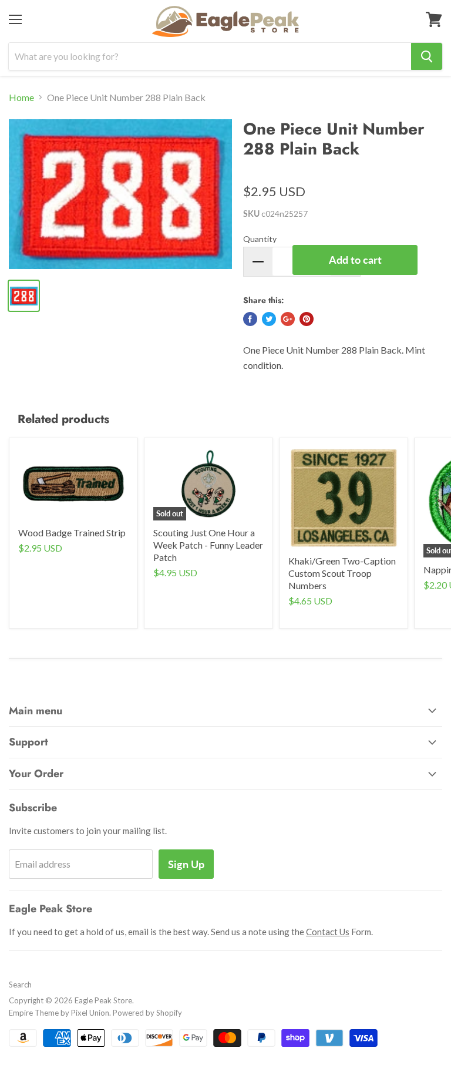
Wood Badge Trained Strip (72, 532)
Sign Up (186, 864)
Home (21, 97)
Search (20, 984)
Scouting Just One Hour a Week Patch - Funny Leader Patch (208, 545)
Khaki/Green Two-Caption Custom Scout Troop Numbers (342, 573)
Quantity (260, 239)
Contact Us (327, 931)
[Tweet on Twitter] (269, 319)
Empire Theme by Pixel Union (59, 1012)
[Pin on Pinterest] (306, 319)
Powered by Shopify (147, 1012)
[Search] (426, 56)
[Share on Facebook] (250, 319)
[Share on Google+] (288, 319)
